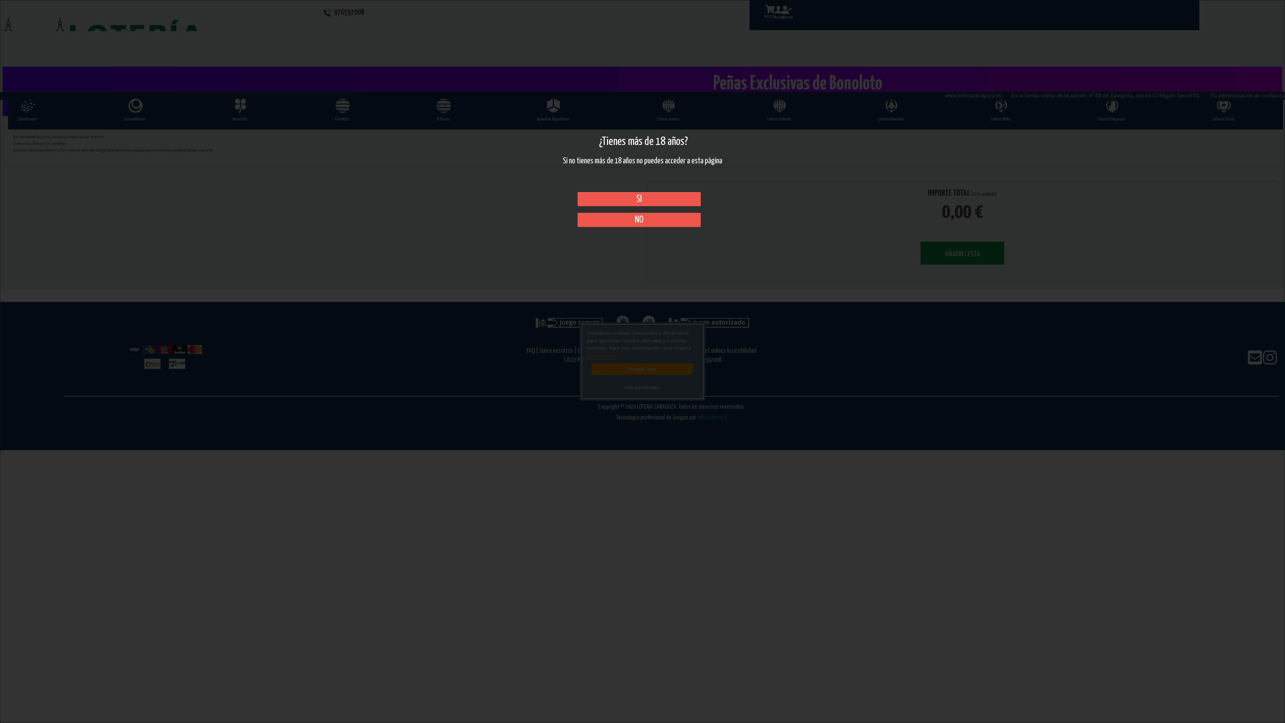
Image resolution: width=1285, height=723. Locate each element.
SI (639, 199)
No (639, 220)
